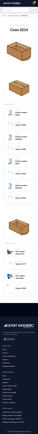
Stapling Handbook (13, 15)
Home (4, 15)
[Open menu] (33, 10)
